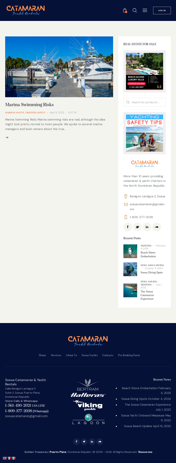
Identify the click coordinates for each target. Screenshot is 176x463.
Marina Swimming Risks (29, 105)
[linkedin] (147, 227)
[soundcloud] (156, 227)
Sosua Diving (156, 265)
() (26, 411)
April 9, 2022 (57, 112)
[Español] (14, 458)
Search (126, 102)
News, (144, 265)
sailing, (152, 282)
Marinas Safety (14, 113)
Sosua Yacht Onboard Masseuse (142, 415)
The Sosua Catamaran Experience (147, 295)
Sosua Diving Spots (152, 272)
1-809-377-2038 (141, 217)
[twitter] (84, 441)
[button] (145, 10)
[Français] (9, 458)
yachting (146, 246)
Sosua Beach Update (138, 426)
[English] (5, 458)
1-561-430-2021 (25, 406)
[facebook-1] (127, 227)
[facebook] (76, 441)
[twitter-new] (137, 227)
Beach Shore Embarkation (148, 254)
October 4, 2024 (154, 268)
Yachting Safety (35, 113)
